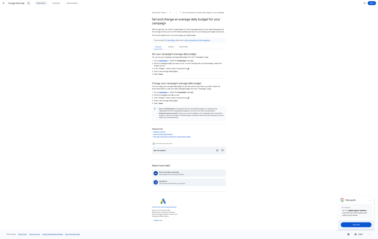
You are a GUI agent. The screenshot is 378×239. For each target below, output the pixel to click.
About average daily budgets (163, 134)
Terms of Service (34, 234)
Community (56, 3)
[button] (3, 3)
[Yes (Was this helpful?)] (217, 150)
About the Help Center (72, 234)
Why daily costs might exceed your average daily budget (172, 137)
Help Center (41, 3)
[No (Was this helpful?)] (222, 150)
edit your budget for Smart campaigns (197, 40)
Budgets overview (159, 132)
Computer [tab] (158, 47)
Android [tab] (171, 47)
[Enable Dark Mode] (348, 234)
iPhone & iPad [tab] (183, 47)
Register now (158, 220)
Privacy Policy (22, 234)
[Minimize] (370, 199)
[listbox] (362, 234)
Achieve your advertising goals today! (164, 207)
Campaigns (163, 61)
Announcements (72, 3)
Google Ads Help (16, 3)
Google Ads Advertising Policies (52, 234)
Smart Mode (171, 40)
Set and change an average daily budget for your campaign (203, 12)
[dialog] (356, 213)
